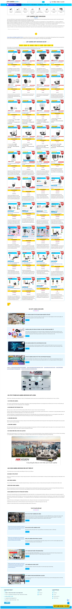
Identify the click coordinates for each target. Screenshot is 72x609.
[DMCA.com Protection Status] (7, 603)
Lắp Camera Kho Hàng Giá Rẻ (31, 564)
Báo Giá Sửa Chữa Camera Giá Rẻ (32, 527)
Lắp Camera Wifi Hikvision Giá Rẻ (36, 42)
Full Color (36, 45)
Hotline (61, 606)
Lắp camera (13, 1)
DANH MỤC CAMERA (13, 4)
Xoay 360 (41, 45)
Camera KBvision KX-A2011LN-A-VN (49, 367)
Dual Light (25, 45)
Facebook (40, 592)
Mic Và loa (21, 45)
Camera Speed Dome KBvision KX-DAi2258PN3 (18, 367)
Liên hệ (48, 4)
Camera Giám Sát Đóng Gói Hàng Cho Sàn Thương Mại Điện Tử (39, 329)
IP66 (52, 45)
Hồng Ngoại (32, 45)
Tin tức (55, 594)
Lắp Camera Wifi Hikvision (36, 16)
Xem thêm (27, 348)
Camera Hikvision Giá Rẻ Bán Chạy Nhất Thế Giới (15, 37)
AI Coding (49, 45)
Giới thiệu (55, 592)
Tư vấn (45, 4)
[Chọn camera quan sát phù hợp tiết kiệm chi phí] (64, 11)
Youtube (40, 594)
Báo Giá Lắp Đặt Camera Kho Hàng (33, 513)
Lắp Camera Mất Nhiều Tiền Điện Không (34, 550)
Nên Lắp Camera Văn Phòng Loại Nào (33, 538)
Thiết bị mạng (56, 598)
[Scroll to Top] (68, 603)
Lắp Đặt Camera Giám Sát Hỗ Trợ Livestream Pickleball (38, 356)
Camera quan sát (26, 4)
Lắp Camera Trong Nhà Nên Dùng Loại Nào (35, 575)
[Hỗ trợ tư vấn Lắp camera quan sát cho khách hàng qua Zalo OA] (68, 600)
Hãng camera (33, 4)
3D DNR (45, 45)
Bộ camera (40, 4)
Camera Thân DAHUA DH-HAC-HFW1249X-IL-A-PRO (35, 367)
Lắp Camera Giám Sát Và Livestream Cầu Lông (35, 343)
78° (28, 45)
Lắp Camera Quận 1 (8, 589)
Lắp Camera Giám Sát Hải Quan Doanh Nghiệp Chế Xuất (37, 314)
